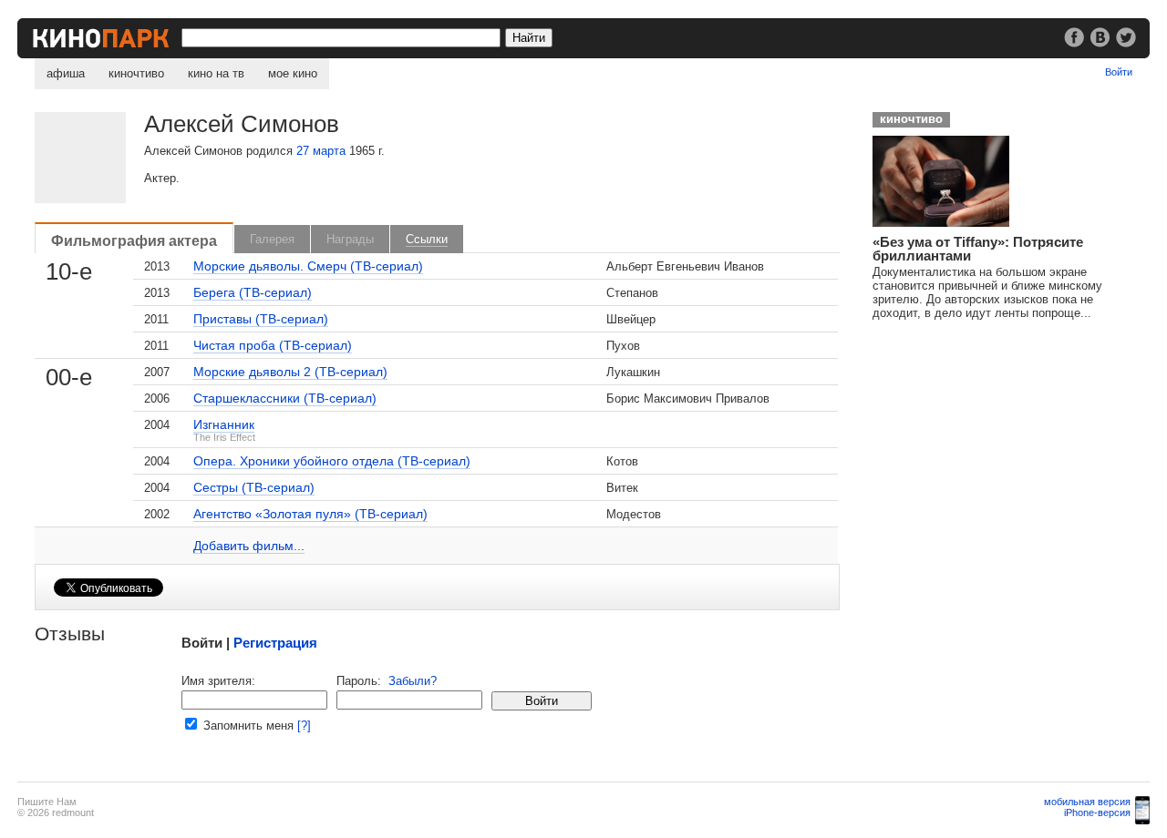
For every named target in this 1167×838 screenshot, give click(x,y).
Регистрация (275, 642)
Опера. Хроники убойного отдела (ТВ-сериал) (331, 461)
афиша (65, 73)
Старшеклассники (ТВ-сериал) (285, 398)
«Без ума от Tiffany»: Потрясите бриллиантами (978, 248)
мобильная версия (1087, 801)
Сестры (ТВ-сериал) (254, 487)
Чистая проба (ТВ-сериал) (272, 345)
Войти (1118, 71)
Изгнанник (223, 424)
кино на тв (216, 73)
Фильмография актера (134, 240)
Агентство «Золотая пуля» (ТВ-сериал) (310, 513)
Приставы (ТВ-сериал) (260, 319)
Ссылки (427, 239)
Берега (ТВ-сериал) (252, 292)
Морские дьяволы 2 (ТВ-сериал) (290, 371)
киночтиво (136, 73)
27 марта (321, 151)
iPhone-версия (1097, 812)
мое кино (292, 73)
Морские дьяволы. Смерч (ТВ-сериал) (308, 266)
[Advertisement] (1000, 447)
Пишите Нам (47, 801)
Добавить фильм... (249, 545)
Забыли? (412, 681)
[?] (304, 725)
